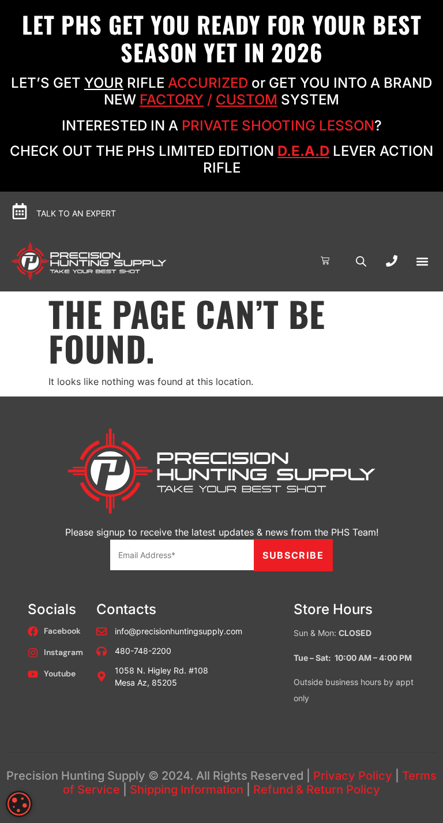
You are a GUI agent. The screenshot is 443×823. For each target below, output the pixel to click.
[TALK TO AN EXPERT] (20, 211)
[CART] (325, 260)
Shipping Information (186, 789)
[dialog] (19, 804)
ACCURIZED (208, 82)
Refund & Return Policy (316, 789)
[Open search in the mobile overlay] (361, 261)
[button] (421, 261)
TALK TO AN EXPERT (76, 213)
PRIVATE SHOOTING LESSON (278, 125)
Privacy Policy (352, 776)
